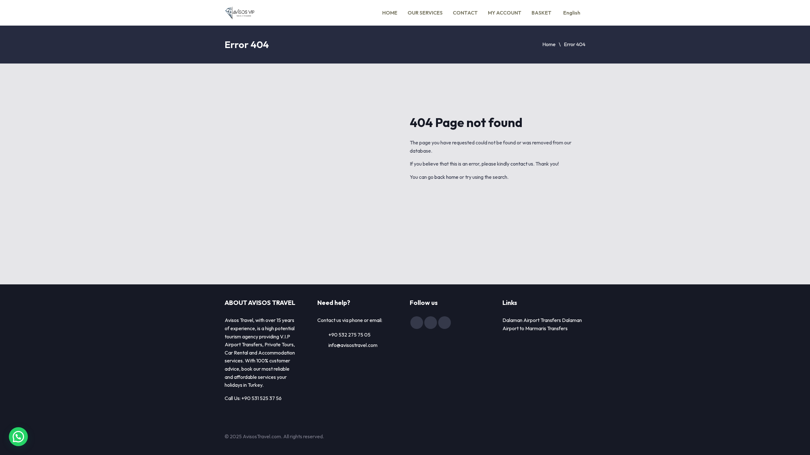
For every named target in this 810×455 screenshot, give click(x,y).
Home (549, 44)
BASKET (541, 12)
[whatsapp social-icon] (444, 322)
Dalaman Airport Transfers (531, 320)
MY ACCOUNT (504, 12)
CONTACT (465, 12)
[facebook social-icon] (416, 322)
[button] (18, 436)
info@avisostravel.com (352, 345)
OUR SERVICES (425, 12)
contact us (521, 164)
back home (446, 177)
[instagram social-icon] (430, 322)
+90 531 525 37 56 (261, 398)
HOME (389, 12)
